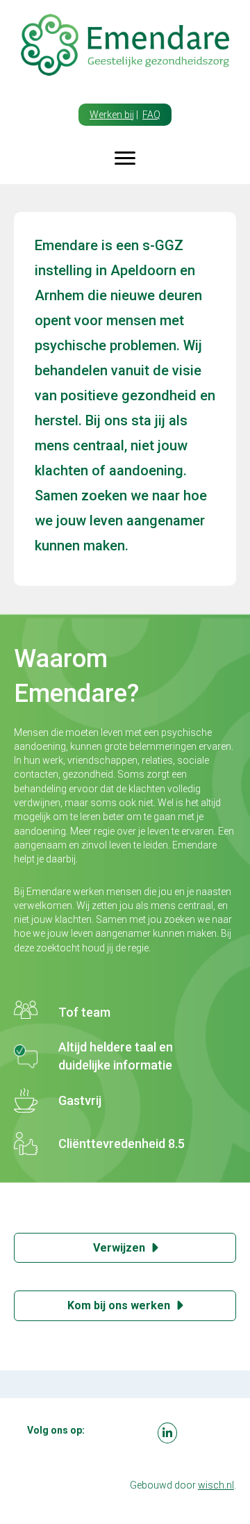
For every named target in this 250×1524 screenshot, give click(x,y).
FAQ (151, 114)
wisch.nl (216, 1485)
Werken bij (112, 114)
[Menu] (125, 158)
